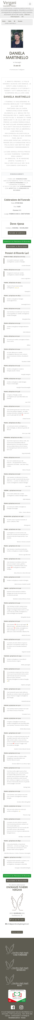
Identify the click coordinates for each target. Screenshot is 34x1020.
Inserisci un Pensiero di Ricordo (17, 241)
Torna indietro (17, 932)
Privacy (23, 1017)
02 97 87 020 (18, 920)
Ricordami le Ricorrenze (17, 246)
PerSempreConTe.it (14, 1017)
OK (22, 17)
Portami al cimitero (17, 233)
